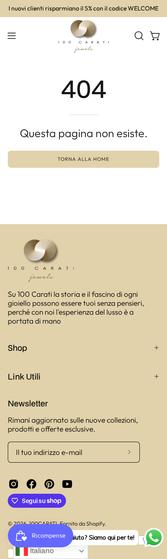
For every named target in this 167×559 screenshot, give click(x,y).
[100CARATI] (83, 36)
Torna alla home (83, 159)
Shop (17, 347)
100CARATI (43, 523)
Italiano (41, 551)
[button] (138, 35)
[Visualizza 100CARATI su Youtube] (67, 484)
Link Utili (24, 376)
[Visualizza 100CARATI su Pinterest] (49, 484)
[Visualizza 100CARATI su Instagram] (13, 484)
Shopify (95, 523)
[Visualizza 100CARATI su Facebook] (31, 484)
